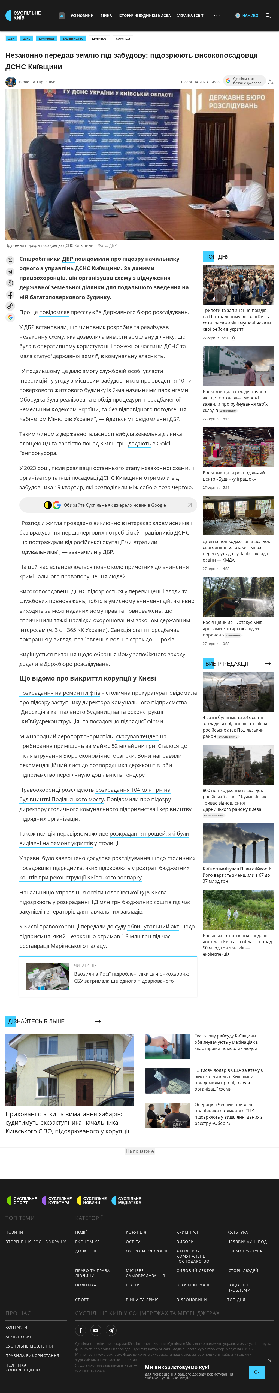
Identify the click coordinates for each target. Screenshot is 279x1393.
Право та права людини (92, 1273)
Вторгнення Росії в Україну (35, 1241)
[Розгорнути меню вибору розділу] (62, 15)
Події (81, 1232)
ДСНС (26, 38)
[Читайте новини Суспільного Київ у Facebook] (80, 1330)
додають (139, 443)
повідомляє (54, 312)
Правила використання (32, 1355)
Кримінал (99, 38)
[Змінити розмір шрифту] (271, 82)
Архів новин (19, 1336)
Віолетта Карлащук (37, 81)
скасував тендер (137, 736)
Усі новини (82, 15)
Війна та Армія (142, 1299)
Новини (14, 1232)
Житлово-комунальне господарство (193, 1256)
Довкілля (85, 1251)
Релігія (133, 1285)
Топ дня (236, 1299)
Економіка (87, 1241)
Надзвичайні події (248, 1241)
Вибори (185, 1241)
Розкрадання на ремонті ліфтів (59, 692)
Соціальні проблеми (239, 1287)
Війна (106, 15)
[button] (10, 260)
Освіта (133, 1241)
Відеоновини (192, 1299)
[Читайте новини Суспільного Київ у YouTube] (95, 1330)
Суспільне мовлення (29, 1346)
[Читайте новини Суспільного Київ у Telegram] (111, 1330)
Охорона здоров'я (146, 1251)
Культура (237, 1232)
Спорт (82, 1299)
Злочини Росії (193, 1285)
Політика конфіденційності (26, 1367)
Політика (85, 1285)
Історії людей (243, 1270)
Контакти (16, 1327)
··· (217, 15)
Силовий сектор (195, 1270)
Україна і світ (190, 15)
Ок (256, 1372)
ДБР (11, 38)
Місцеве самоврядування (145, 1273)
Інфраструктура (244, 1251)
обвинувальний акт (153, 926)
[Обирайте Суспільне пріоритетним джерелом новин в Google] (10, 317)
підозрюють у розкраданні (54, 902)
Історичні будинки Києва (145, 15)
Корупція (123, 38)
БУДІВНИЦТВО (73, 38)
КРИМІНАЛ (46, 38)
